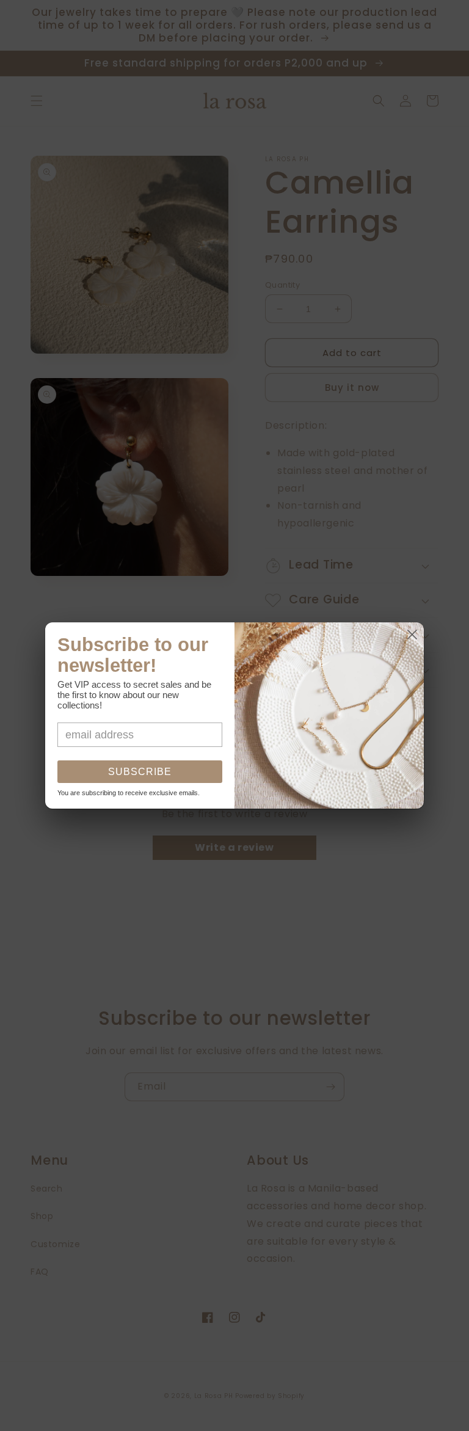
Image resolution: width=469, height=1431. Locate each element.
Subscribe (140, 771)
